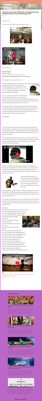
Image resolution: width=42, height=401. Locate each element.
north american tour (29, 274)
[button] (3, 17)
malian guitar (21, 274)
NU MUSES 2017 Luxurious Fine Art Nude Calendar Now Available (19, 387)
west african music (6, 276)
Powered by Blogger (22, 399)
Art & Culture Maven (11, 2)
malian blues (16, 274)
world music (13, 276)
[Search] (20, 2)
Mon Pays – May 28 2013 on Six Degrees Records (13, 74)
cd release (10, 274)
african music (5, 274)
